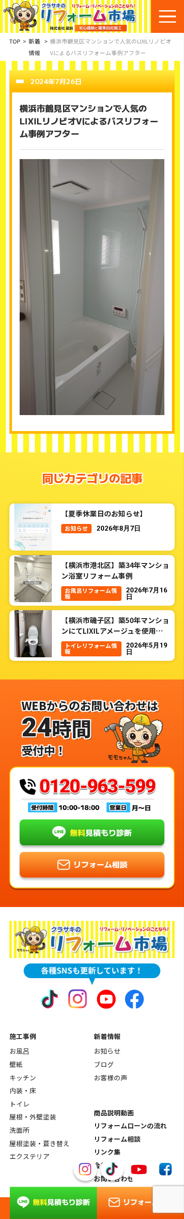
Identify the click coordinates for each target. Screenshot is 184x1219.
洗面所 (19, 1130)
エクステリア (29, 1156)
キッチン (22, 1077)
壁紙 (16, 1064)
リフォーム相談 (117, 1138)
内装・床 (22, 1090)
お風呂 (19, 1050)
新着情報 (34, 46)
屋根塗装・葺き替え (39, 1143)
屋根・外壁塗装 (32, 1116)
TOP (15, 41)
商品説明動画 (114, 1112)
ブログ (104, 1064)
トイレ (19, 1103)
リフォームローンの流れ (130, 1125)
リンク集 (107, 1151)
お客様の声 (110, 1077)
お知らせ (107, 1050)
